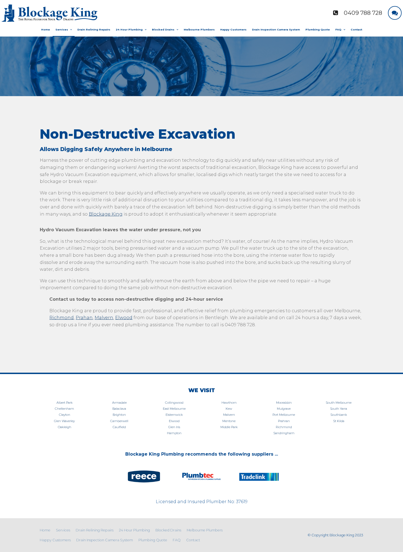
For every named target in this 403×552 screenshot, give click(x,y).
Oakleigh (64, 427)
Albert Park (64, 403)
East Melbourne (174, 409)
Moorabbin (284, 403)
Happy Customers (233, 29)
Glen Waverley (64, 421)
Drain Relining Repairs (93, 29)
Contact (356, 29)
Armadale (119, 403)
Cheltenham (64, 409)
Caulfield (119, 427)
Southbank (338, 415)
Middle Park (229, 427)
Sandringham (283, 433)
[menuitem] (45, 530)
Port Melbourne (284, 415)
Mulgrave (284, 409)
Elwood (123, 317)
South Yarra (338, 409)
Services (61, 29)
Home (45, 29)
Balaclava (119, 409)
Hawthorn (229, 403)
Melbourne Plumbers (199, 29)
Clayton (64, 415)
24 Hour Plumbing (129, 29)
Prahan (84, 317)
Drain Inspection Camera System (276, 29)
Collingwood (174, 403)
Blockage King (106, 214)
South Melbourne (338, 403)
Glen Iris (174, 427)
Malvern (104, 317)
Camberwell (119, 421)
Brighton (119, 415)
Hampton (174, 433)
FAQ (338, 29)
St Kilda (338, 421)
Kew (229, 409)
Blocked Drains (163, 29)
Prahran (284, 421)
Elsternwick (174, 415)
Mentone (228, 421)
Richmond (61, 317)
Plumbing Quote (317, 29)
